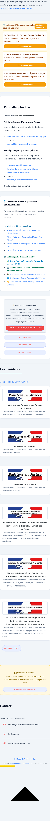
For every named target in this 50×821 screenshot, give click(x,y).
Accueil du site (25, 337)
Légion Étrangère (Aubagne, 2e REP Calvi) (24, 250)
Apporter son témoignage (19, 165)
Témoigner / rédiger (25, 352)
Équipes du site (25, 345)
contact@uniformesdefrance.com (16, 8)
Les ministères (11, 648)
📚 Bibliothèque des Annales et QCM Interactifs (26, 274)
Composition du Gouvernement (14, 382)
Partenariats (13, 734)
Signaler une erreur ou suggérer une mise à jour (26, 328)
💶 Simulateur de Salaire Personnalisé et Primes (26, 278)
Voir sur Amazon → (25, 46)
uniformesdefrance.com (19, 743)
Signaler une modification (26, 689)
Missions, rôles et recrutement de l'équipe (26, 136)
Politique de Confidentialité (25, 759)
